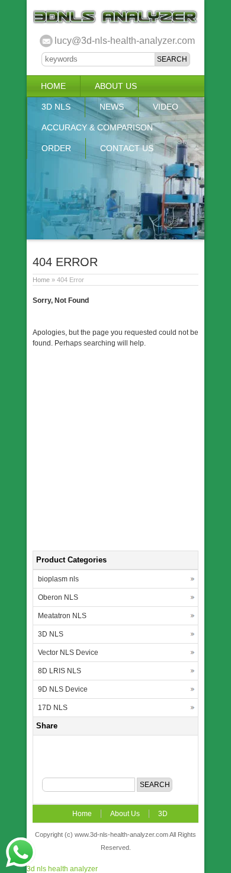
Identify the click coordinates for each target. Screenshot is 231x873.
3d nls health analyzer (62, 869)
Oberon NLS (58, 597)
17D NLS (53, 707)
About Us (116, 86)
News (112, 106)
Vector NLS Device (68, 652)
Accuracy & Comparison (97, 127)
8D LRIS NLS (59, 671)
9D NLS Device (63, 689)
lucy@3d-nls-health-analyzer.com (124, 41)
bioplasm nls (58, 579)
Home (53, 86)
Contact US (126, 148)
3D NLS (55, 106)
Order (56, 148)
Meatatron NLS (62, 616)
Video (165, 106)
